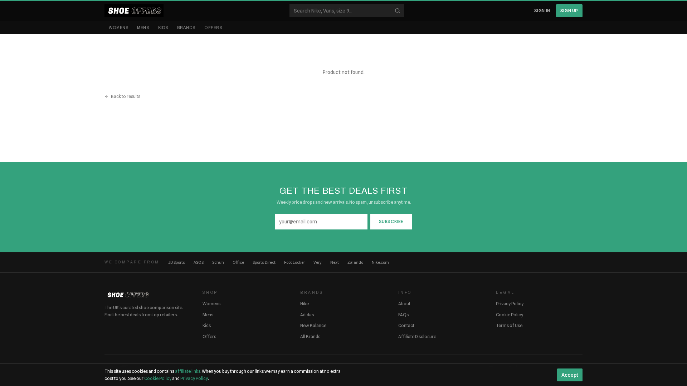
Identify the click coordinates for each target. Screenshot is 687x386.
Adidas (307, 314)
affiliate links (187, 371)
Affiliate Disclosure (417, 336)
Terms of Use (509, 325)
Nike (304, 303)
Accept (569, 375)
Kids (163, 27)
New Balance (313, 325)
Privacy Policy (509, 303)
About (404, 303)
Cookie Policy (509, 314)
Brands (186, 27)
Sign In (542, 10)
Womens (118, 27)
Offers (213, 27)
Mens (143, 27)
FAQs (403, 314)
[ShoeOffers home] (134, 10)
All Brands (310, 336)
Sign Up (569, 10)
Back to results (125, 96)
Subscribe (391, 221)
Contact (406, 325)
